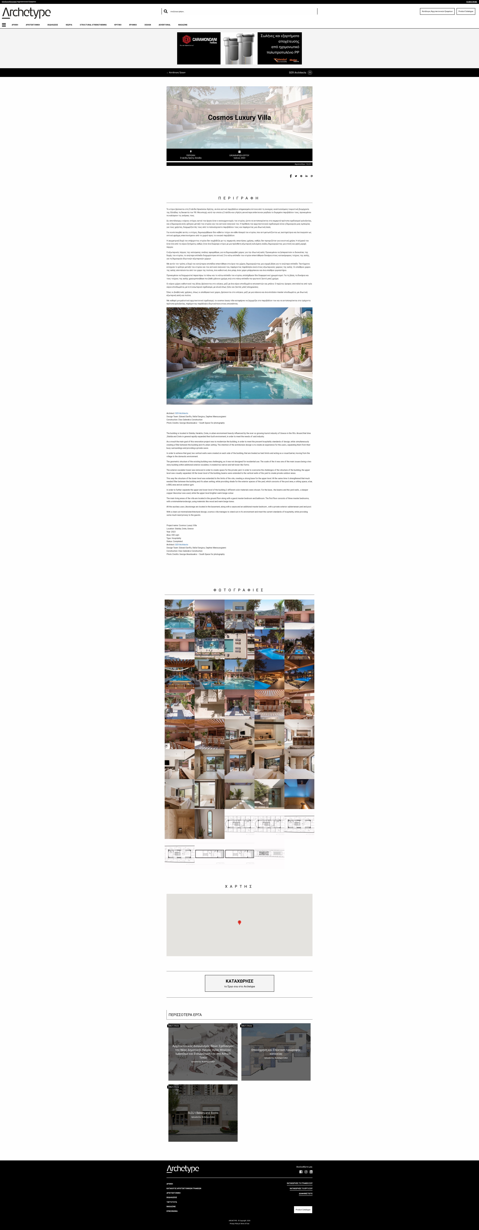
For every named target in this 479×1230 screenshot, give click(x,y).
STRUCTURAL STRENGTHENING (93, 25)
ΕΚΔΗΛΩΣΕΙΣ (53, 25)
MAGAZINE (182, 25)
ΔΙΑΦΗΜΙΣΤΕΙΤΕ (305, 1194)
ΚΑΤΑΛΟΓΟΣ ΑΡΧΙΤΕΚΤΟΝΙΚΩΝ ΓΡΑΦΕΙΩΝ (184, 1188)
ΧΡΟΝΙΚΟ (133, 25)
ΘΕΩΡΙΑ (69, 25)
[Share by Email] (311, 176)
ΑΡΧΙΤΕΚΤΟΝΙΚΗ (33, 25)
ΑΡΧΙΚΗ (15, 25)
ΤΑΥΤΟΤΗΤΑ (172, 1202)
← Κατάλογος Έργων (176, 72)
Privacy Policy (234, 1224)
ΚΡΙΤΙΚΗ (117, 25)
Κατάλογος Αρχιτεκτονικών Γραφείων (437, 11)
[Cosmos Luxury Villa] (180, 614)
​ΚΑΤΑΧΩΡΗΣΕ (239, 983)
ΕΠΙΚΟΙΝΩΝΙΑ (172, 1211)
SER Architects (297, 72)
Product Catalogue (466, 11)
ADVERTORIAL (165, 25)
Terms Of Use (244, 1224)
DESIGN (148, 25)
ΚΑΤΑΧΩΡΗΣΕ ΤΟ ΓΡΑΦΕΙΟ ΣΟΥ (299, 1183)
